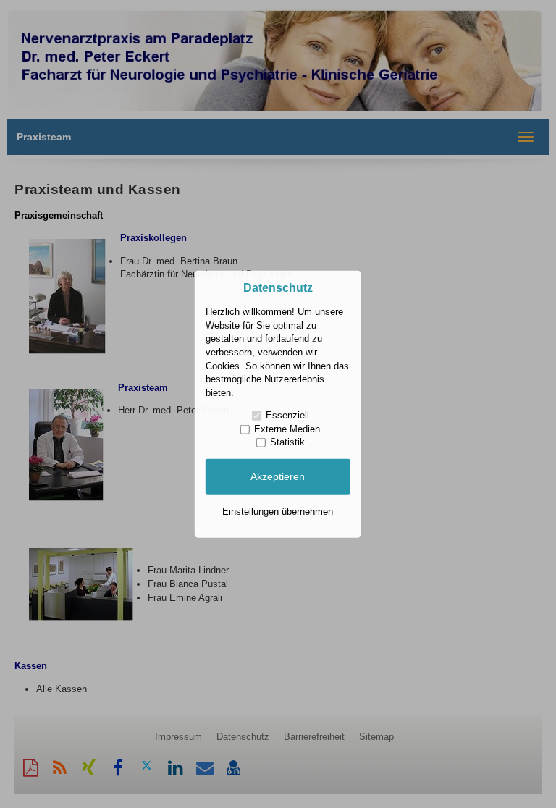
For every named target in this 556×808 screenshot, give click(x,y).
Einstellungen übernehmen (277, 510)
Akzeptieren (277, 476)
